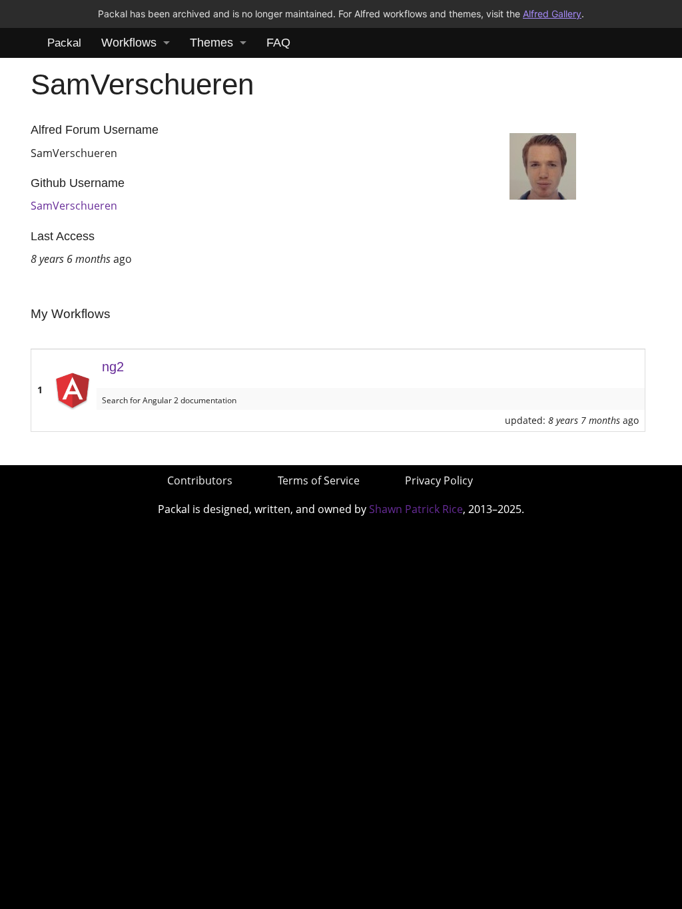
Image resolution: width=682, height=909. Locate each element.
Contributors (199, 480)
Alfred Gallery (552, 13)
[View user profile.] (543, 165)
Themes (211, 42)
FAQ (278, 42)
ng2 (113, 366)
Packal (64, 43)
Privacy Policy (439, 480)
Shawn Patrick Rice (416, 509)
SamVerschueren (74, 205)
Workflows (129, 42)
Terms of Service (319, 480)
